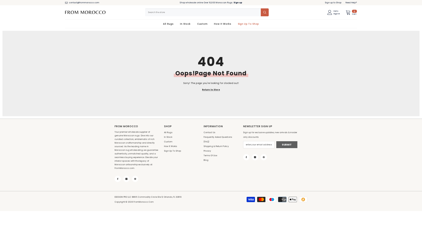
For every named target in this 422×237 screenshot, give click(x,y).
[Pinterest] (135, 179)
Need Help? (351, 2)
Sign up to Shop (333, 2)
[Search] (207, 12)
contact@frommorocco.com (84, 2)
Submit (287, 144)
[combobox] (203, 12)
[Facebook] (118, 179)
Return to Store (211, 89)
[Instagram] (126, 179)
